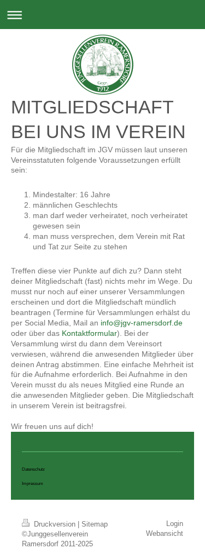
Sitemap (94, 524)
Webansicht (164, 533)
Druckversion (55, 524)
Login (174, 523)
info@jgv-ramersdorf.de (142, 322)
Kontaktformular (89, 333)
